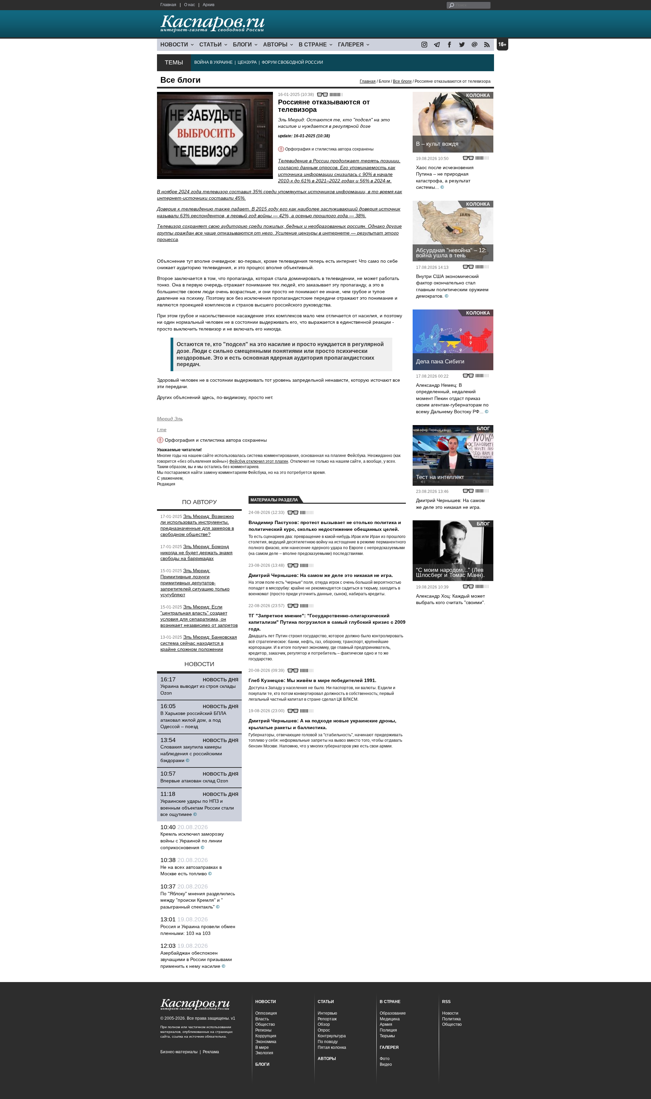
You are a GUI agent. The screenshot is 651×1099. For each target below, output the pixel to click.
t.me (161, 429)
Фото (385, 1058)
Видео (386, 1064)
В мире (262, 1047)
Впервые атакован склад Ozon (194, 780)
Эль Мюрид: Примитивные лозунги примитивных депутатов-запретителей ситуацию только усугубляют (195, 582)
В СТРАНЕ (313, 44)
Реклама (211, 1052)
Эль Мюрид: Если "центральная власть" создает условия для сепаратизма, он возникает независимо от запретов (199, 615)
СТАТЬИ (210, 44)
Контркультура (332, 1036)
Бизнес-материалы (179, 1052)
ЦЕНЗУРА (247, 62)
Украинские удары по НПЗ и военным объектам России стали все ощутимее (197, 807)
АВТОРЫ (275, 44)
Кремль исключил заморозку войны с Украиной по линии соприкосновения (192, 840)
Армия (386, 1024)
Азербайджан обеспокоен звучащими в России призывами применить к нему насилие (196, 959)
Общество (265, 1024)
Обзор (324, 1024)
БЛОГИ (242, 44)
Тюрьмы (387, 1036)
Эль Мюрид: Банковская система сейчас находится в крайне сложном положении (198, 643)
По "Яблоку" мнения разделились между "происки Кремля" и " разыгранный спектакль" (197, 900)
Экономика (265, 1041)
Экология (264, 1053)
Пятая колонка (332, 1047)
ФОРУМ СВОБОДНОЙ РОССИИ (292, 62)
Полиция (388, 1030)
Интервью (327, 1013)
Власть (262, 1019)
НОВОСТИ (174, 44)
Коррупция (265, 1036)
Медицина (390, 1019)
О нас (189, 4)
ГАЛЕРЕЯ (351, 44)
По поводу (328, 1041)
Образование (393, 1013)
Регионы (263, 1030)
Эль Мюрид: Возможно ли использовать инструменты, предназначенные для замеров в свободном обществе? (197, 525)
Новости (450, 1013)
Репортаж (327, 1019)
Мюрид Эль (170, 418)
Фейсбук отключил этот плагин (258, 461)
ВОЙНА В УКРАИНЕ (213, 62)
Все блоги (402, 81)
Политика (451, 1019)
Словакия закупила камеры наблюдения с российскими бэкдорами (191, 753)
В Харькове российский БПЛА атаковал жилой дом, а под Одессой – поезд (193, 720)
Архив (208, 4)
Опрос (324, 1030)
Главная (168, 4)
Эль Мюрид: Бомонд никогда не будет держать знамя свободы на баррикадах (196, 552)
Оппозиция (266, 1013)
